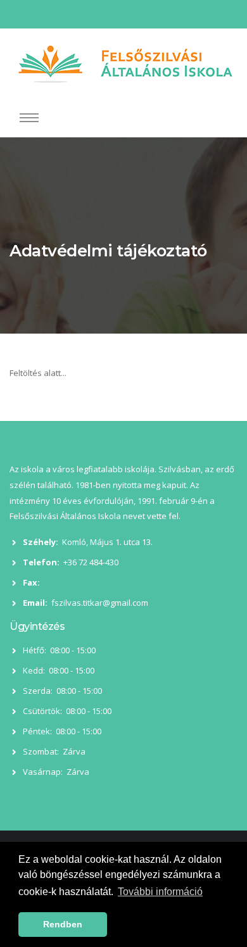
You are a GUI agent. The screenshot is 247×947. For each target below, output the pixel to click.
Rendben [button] (62, 924)
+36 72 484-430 (90, 562)
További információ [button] (160, 891)
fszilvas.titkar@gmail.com (99, 602)
